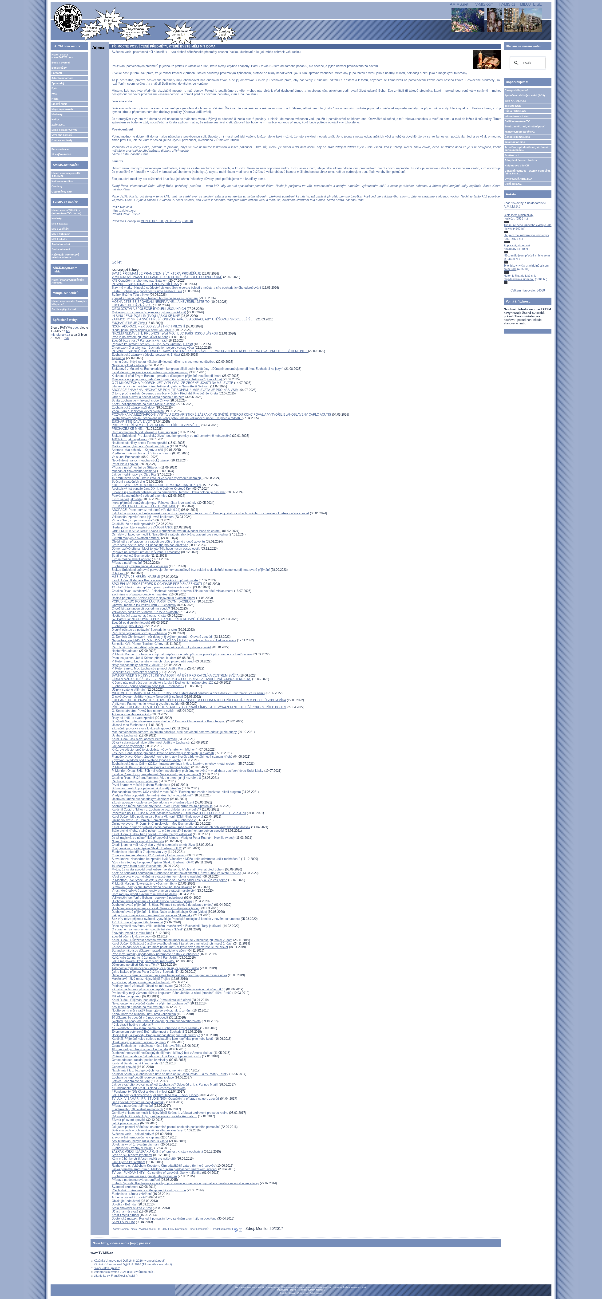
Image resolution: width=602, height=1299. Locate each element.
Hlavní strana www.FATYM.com (62, 56)
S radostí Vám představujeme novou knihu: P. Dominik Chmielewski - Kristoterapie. (168, 721)
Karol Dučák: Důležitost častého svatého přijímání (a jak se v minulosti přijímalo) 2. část (172, 940)
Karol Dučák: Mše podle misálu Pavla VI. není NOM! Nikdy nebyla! (157, 816)
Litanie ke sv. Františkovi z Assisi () (116, 1275)
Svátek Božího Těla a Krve (130, 294)
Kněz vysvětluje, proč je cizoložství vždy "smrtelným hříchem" (155, 749)
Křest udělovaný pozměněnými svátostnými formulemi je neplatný (157, 876)
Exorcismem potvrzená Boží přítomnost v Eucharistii (148, 1031)
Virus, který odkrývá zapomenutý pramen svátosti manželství (154, 890)
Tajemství (118, 358)
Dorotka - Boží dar (124, 1204)
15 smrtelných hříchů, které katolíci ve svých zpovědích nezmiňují (157, 478)
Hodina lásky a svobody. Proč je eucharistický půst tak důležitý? (156, 1035)
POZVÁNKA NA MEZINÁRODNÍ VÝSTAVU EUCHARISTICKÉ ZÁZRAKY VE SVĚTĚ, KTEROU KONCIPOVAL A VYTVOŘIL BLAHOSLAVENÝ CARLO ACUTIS (221, 414)
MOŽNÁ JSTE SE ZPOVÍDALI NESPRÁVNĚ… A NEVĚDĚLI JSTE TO (161, 301)
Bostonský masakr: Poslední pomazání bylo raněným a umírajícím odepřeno (164, 1218)
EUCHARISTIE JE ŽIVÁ (128, 323)
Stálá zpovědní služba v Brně (132, 1208)
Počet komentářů (198, 1229)
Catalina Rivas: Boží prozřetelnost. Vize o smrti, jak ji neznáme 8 (156, 777)
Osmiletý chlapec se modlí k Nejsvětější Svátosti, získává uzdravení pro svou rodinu (170, 1112)
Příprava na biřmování (127, 562)
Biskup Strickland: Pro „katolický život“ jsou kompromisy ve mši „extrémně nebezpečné (171, 435)
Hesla (54, 98)
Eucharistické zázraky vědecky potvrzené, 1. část (146, 354)
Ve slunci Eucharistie (126, 457)
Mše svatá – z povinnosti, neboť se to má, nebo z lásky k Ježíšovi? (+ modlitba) (167, 379)
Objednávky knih (61, 191)
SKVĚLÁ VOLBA (123, 1222)
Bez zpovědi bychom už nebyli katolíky (138, 1102)
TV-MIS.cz (506, 4)
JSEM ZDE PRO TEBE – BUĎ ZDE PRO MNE (144, 506)
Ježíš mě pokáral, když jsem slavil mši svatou (143, 961)
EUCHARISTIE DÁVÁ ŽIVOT (132, 305)
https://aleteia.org (123, 210)
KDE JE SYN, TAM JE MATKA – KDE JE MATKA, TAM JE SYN (156, 485)
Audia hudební (60, 244)
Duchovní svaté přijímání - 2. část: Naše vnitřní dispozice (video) (156, 908)
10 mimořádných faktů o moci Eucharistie (140, 1049)
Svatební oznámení (125, 1187)
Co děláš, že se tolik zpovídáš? (133, 524)
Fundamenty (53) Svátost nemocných (137, 1109)
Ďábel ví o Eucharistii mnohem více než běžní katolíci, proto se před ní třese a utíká (169, 975)
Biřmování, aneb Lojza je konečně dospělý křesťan (146, 788)
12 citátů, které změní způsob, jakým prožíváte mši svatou (152, 587)
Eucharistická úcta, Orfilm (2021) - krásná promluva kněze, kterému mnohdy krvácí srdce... (175, 763)
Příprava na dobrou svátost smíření (136, 1179)
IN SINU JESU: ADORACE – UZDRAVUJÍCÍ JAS (145, 284)
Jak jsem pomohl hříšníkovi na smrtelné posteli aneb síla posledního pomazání (166, 1127)
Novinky (56, 218)
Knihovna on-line (62, 181)
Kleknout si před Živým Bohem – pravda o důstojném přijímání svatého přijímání (166, 376)
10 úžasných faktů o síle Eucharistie (137, 866)
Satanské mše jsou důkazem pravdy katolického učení (149, 950)
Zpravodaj (57, 83)
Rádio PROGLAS (515, 111)
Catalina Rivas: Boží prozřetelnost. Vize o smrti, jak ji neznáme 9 (156, 774)
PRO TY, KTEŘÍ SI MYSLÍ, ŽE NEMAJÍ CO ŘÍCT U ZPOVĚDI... (156, 425)
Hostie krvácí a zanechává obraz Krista (139, 615)
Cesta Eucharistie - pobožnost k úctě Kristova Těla (146, 1045)
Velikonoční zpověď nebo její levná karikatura (143, 517)
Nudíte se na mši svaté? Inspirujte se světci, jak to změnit (151, 1010)
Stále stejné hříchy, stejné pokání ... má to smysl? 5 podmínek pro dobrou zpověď (168, 830)
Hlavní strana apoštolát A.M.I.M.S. (65, 174)
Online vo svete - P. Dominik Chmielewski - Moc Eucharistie (153, 823)
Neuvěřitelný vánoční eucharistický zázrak (141, 460)
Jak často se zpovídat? (128, 746)
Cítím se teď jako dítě (127, 499)
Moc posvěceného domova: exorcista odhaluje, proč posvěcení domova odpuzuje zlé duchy (174, 732)
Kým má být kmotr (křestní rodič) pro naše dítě (144, 1158)
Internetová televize (517, 116)
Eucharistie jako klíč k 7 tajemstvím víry (139, 852)
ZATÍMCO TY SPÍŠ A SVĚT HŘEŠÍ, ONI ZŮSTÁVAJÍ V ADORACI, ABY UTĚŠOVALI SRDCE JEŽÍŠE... (183, 319)
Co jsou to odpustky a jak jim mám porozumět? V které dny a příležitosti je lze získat (170, 947)
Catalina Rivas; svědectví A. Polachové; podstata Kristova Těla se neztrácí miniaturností (172, 591)
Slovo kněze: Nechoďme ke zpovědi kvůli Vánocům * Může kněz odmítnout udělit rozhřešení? (176, 859)
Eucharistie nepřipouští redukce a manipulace (143, 1077)
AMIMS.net (459, 4)
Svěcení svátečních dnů (128, 481)
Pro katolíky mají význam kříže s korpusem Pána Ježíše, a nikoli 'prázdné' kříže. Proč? (171, 993)
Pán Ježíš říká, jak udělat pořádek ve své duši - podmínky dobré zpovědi (161, 647)
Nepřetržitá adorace (125, 651)
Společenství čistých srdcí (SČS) (525, 95)
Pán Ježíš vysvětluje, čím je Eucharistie (139, 633)
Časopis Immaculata (517, 136)
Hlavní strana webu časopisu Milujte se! (69, 303)
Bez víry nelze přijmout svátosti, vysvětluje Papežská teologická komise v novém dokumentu (176, 919)
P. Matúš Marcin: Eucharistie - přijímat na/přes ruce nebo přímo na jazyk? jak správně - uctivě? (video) (182, 654)
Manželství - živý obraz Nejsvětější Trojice (141, 978)
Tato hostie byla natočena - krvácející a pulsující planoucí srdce (155, 968)
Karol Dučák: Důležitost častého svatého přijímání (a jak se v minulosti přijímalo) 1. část (172, 943)
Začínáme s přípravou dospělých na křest (140, 594)
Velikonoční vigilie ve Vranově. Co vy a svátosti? (145, 612)
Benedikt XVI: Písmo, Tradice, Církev (137, 644)
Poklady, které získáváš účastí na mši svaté (143, 986)
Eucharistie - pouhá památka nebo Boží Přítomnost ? (148, 686)
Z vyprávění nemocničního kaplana (135, 1137)
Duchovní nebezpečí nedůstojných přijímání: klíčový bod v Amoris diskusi (162, 1053)
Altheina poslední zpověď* (129, 1197)
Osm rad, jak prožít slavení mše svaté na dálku (144, 894)
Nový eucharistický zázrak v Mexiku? (137, 665)
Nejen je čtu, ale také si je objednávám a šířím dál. (520, 277)
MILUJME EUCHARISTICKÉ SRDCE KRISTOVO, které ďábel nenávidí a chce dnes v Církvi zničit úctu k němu (188, 693)
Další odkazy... (513, 183)
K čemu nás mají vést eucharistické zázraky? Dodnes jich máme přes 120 (162, 682)
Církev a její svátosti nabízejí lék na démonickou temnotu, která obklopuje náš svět (169, 492)
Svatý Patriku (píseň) (107, 1268)
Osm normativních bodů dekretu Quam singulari (144, 432)
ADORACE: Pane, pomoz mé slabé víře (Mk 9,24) (146, 510)
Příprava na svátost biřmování (132, 1105)
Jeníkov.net (512, 155)
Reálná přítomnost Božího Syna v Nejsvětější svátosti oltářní (153, 598)
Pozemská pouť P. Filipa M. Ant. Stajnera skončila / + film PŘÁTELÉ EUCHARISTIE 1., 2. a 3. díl (179, 813)
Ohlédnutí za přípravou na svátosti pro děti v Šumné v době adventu (158, 541)
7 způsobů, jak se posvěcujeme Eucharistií (141, 982)
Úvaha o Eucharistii (125, 735)
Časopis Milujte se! (516, 90)
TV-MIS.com (483, 4)
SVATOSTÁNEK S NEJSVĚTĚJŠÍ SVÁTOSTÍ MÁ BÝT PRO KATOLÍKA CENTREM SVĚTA (175, 675)
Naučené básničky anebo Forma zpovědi (139, 443)
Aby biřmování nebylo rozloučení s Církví (140, 1141)
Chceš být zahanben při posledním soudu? (141, 608)
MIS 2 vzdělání (60, 228)
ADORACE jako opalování (129, 439)
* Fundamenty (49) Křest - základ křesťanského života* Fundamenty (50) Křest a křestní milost (149, 1089)
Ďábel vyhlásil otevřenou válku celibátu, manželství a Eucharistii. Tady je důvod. (167, 926)
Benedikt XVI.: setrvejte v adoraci (135, 672)
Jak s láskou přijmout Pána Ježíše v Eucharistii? (145, 971)
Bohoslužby (59, 67)
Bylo (54, 88)
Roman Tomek (128, 1229)
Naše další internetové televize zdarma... (65, 256)
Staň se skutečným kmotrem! (132, 1155)
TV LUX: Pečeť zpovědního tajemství (137, 922)
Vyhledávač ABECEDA (518, 178)
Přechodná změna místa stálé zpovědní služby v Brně (149, 1190)
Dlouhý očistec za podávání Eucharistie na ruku (144, 629)
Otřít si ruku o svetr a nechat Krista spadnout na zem (148, 397)
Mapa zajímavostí (62, 109)
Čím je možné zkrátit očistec (131, 559)
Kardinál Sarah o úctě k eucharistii (135, 1063)
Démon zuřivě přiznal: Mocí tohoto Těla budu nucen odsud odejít (156, 548)
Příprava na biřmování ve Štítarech (135, 467)
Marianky (57, 114)
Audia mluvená (60, 249)
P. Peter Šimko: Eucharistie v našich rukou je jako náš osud (153, 661)
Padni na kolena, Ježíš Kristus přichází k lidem (144, 658)
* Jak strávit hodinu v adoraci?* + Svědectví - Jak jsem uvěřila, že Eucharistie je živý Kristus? (156, 1026)
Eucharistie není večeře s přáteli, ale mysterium (144, 1176)
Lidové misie (59, 103)
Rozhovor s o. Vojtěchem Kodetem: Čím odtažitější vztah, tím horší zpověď (163, 1165)
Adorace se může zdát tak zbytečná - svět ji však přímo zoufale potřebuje (162, 806)
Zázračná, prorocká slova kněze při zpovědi (141, 728)
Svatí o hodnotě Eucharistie (131, 555)
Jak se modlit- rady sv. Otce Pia (134, 474)
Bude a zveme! (60, 62)
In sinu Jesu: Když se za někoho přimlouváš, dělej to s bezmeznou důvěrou (163, 361)
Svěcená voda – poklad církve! (133, 1134)
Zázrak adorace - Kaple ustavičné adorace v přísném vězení (153, 802)
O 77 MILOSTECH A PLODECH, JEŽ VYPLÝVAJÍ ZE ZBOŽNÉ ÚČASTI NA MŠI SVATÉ (172, 383)
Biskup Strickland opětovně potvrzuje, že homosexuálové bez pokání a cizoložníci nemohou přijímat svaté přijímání (191, 569)
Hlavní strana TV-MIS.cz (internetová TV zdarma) (66, 212)
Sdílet (116, 262)
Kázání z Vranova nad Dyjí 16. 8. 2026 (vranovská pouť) (129, 1260)
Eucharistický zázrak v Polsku (132, 1148)
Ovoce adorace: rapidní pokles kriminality (140, 1060)
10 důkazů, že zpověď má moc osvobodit (140, 1017)
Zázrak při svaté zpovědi (128, 1120)
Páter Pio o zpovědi (125, 464)
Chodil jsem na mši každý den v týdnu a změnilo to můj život (153, 844)
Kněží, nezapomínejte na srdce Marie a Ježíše (143, 404)
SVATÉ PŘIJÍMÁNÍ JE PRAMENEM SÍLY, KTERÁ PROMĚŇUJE (156, 273)
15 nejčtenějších (61, 154)
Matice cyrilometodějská (520, 131)
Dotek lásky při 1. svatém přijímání (135, 1144)
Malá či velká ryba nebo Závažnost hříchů (140, 446)
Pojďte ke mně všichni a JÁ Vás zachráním (141, 453)
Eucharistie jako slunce (127, 626)
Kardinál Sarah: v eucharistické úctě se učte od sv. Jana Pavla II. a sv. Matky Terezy (170, 1074)
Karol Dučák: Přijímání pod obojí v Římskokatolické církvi (151, 1000)
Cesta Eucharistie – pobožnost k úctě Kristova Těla (147, 291)
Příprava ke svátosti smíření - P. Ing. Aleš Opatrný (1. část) (152, 344)
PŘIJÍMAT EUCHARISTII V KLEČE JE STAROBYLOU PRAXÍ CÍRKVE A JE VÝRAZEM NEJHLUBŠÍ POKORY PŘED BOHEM (199, 707)
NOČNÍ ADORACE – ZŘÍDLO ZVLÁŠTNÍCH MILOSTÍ (148, 326)
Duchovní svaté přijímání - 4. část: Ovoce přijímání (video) (152, 901)
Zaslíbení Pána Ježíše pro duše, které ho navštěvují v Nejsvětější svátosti (163, 753)
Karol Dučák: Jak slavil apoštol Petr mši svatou (144, 739)
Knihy (55, 119)
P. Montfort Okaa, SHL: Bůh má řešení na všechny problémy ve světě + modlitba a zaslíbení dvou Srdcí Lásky (188, 770)
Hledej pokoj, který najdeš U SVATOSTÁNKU (143, 330)
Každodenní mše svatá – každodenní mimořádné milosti (150, 372)
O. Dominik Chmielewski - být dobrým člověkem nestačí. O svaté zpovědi (162, 636)
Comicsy (56, 186)
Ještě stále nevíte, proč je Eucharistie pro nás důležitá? (150, 545)
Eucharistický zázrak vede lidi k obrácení (140, 566)
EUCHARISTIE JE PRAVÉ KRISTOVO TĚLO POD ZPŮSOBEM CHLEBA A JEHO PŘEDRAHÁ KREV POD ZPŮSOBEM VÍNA (199, 700)
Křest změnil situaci (125, 1215)
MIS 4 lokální (59, 239)
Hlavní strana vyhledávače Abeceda (67, 281)
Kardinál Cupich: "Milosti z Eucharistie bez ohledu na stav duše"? (156, 809)
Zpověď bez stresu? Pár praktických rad (139, 340)
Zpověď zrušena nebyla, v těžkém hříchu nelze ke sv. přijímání (155, 298)
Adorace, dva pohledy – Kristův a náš (137, 450)
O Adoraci (119, 573)
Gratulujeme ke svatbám (128, 1162)
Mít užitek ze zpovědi (126, 996)
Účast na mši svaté (125, 1211)
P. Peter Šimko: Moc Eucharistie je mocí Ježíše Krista (149, 668)
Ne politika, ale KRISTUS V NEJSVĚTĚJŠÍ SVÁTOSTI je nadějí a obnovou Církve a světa (174, 640)
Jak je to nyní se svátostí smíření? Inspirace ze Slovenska (152, 915)
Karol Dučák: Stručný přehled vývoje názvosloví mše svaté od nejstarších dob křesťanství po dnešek (181, 827)
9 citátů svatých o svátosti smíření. (136, 538)
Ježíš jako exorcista (125, 1123)
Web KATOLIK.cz (515, 100)
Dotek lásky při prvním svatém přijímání (139, 1042)
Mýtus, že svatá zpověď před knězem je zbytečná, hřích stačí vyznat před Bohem (168, 869)
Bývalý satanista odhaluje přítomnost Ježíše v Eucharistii (151, 742)
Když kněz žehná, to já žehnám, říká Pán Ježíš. (145, 957)
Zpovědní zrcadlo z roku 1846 (132, 933)
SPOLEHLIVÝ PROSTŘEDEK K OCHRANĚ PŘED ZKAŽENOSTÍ (157, 584)
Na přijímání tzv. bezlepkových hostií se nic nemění (147, 1070)
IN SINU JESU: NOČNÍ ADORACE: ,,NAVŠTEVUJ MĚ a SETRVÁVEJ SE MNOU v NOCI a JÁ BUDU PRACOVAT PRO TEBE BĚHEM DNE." (210, 351)
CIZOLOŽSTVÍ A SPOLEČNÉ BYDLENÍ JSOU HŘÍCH (149, 309)
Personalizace (60, 149)
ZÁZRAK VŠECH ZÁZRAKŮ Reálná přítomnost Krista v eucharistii (157, 1151)
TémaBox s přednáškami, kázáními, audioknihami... (526, 148)
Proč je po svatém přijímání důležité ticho (140, 337)
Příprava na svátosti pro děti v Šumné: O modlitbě (146, 552)
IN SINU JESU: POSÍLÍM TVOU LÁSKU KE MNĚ (146, 316)
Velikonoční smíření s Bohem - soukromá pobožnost (147, 897)
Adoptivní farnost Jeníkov (521, 160)
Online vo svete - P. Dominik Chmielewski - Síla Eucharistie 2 (154, 820)
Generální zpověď (124, 1067)
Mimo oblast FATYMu (64, 129)
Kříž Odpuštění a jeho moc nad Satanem (139, 280)
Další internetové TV (517, 121)
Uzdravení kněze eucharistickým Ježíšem (140, 799)
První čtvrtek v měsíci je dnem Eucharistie (141, 785)
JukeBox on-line (515, 142)
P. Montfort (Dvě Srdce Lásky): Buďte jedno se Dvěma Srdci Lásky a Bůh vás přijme (169, 880)
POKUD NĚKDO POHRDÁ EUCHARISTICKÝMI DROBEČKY (154, 601)
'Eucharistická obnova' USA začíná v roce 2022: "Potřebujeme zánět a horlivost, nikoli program (176, 792)
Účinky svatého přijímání (129, 689)
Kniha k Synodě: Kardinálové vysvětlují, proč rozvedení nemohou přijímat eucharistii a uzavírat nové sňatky (185, 1183)
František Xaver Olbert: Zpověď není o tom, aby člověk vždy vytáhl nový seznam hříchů (172, 756)
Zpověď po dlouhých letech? (131, 622)
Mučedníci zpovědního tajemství (134, 471)
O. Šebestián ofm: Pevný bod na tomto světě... (144, 710)
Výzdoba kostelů (61, 135)
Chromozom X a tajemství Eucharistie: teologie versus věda (153, 347)
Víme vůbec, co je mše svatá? (133, 520)
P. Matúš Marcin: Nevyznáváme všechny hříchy (144, 883)
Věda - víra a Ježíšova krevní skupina (138, 411)
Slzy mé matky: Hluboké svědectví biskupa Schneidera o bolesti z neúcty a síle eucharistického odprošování (186, 287)
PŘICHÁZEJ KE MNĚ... (128, 428)
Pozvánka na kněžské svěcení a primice (139, 495)
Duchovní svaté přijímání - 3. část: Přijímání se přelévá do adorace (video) (162, 904)
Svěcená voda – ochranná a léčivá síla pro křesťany (147, 1130)
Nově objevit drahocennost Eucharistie (138, 841)
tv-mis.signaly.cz (60, 332)
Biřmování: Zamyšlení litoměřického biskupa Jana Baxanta (152, 887)
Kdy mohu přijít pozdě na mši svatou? (137, 1007)
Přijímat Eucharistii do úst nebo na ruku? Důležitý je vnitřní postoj (156, 1056)
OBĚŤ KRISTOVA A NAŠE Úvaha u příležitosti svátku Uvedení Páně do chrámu (166, 531)
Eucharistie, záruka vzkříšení (132, 1194)
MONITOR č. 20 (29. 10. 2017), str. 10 (167, 221)
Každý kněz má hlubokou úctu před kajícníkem (144, 1014)
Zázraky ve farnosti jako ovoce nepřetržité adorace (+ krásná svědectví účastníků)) (168, 989)
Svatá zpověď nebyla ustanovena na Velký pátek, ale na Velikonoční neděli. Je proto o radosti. (177, 418)
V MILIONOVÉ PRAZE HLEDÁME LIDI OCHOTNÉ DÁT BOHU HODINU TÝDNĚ (167, 277)
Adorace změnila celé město (131, 714)
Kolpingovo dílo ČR (517, 165)
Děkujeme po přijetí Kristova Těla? (135, 964)
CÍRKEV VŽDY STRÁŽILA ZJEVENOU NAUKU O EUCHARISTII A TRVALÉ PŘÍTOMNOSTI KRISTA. (181, 679)
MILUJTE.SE (531, 4)
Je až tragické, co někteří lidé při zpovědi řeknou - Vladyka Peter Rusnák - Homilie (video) (173, 837)
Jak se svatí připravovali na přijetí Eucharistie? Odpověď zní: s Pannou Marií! (165, 1084)
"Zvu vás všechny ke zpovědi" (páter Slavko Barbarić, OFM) (153, 862)
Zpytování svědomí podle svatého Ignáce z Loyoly (146, 760)
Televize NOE (513, 105)
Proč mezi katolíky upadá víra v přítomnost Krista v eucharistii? (155, 954)
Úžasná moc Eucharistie (129, 725)
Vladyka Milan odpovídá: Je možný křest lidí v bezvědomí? (153, 795)
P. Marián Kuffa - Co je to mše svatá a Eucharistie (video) (151, 767)
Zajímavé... (58, 124)
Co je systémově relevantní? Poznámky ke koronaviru (149, 855)
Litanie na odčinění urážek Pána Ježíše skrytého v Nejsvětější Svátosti (160, 386)
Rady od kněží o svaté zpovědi (133, 718)
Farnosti (56, 72)
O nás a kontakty (61, 140)
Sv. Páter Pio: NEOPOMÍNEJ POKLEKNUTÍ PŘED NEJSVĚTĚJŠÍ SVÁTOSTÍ (166, 619)
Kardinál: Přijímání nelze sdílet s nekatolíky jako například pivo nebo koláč (163, 1038)
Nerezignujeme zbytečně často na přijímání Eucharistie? (150, 1003)
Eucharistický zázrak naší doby (133, 407)
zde (75, 327)
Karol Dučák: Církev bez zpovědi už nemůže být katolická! (152, 834)
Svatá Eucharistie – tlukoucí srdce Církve (140, 400)
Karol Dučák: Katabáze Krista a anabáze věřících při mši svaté (155, 580)
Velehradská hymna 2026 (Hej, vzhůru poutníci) (124, 1272)
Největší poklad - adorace (129, 365)
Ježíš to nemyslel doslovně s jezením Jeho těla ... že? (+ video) (155, 1095)
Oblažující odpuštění (126, 1201)
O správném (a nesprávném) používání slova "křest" (147, 929)
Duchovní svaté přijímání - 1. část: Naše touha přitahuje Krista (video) (159, 911)
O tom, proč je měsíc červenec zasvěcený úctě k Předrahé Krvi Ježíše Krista (165, 393)
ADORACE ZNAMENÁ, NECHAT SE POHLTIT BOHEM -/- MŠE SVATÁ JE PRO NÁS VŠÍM (175, 390)
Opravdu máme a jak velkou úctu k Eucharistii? (144, 605)
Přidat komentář (222, 1229)
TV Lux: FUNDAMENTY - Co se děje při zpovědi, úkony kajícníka (156, 1172)
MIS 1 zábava (59, 223)
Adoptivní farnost (62, 78)
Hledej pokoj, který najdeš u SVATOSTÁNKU (142, 527)
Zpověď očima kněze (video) (131, 936)
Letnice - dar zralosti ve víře (131, 1081)
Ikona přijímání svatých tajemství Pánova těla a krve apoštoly (154, 502)
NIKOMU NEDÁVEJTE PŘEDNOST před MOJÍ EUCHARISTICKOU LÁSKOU (165, 333)
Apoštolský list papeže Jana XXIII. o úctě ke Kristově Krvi (151, 488)
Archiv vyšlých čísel (63, 309)
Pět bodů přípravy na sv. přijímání (135, 781)
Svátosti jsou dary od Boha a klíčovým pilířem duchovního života (156, 1021)
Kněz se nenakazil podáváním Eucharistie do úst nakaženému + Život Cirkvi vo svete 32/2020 (176, 873)
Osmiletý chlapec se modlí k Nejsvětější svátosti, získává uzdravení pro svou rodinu (170, 534)
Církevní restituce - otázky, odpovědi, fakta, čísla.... (528, 172)
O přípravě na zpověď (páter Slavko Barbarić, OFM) (147, 848)
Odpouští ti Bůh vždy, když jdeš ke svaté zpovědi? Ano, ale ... (154, 1116)
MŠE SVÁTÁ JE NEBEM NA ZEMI (136, 577)
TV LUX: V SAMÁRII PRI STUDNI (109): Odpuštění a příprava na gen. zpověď (165, 1098)
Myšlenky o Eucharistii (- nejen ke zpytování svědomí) (149, 312)
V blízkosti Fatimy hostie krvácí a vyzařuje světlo (145, 703)
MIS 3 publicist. (60, 233)
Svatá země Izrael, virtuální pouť (524, 126)
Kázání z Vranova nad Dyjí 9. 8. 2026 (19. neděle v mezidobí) (133, 1264)
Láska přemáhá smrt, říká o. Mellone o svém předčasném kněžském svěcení (164, 1169)
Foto (54, 93)
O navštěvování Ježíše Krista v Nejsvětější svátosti (147, 696)
